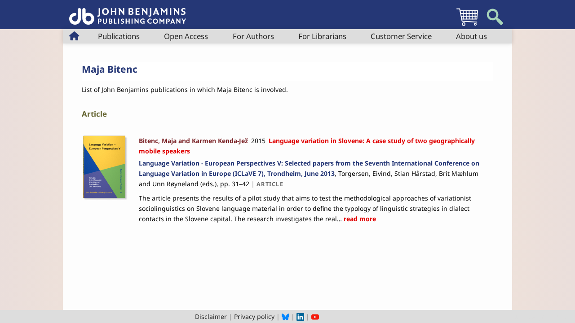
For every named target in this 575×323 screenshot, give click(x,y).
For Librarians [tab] (322, 36)
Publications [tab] (119, 36)
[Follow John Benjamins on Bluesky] (285, 316)
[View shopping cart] (467, 25)
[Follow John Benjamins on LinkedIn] (300, 316)
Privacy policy (254, 316)
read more (359, 218)
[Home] (127, 11)
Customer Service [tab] (401, 36)
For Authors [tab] (253, 36)
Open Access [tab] (186, 36)
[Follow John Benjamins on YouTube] (315, 316)
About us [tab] (471, 36)
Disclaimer (211, 316)
